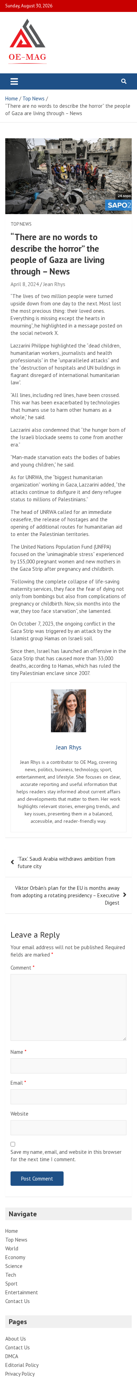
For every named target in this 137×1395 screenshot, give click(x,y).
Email (18, 1082)
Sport (11, 1283)
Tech (10, 1274)
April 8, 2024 (25, 284)
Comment (22, 967)
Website (19, 1113)
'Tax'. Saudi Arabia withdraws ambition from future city (66, 862)
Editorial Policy (22, 1365)
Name (18, 1052)
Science (13, 1266)
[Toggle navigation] (14, 81)
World (11, 1248)
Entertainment (21, 1292)
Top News (21, 224)
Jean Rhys (54, 284)
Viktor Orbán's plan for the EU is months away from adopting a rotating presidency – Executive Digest (65, 895)
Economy (15, 1257)
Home (11, 1231)
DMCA (11, 1356)
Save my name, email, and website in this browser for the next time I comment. (66, 1156)
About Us (15, 1338)
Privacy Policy (20, 1373)
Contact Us (17, 1301)
